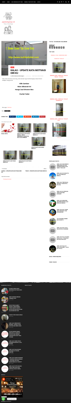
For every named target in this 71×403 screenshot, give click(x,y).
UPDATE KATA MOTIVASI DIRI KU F (25, 161)
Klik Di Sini (59, 137)
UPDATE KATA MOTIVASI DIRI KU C (37, 148)
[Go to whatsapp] (3, 399)
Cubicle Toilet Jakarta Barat (15, 314)
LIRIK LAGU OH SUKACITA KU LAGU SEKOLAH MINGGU (63, 174)
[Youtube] (59, 2)
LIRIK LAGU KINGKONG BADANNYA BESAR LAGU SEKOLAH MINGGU (62, 202)
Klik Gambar (24, 84)
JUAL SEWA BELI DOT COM (17, 2)
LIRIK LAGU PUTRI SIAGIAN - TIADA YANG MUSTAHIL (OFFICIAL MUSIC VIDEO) (15, 367)
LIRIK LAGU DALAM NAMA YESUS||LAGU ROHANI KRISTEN (15, 351)
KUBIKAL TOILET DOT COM (30, 2)
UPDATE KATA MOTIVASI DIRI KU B (9, 161)
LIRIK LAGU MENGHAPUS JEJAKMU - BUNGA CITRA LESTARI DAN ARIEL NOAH (15, 324)
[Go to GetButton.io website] (3, 401)
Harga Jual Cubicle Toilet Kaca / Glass (59, 76)
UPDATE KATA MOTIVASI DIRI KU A (39, 134)
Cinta (9, 110)
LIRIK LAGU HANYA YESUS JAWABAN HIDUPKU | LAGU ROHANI (15, 342)
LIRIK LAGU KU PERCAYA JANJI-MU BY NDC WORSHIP (62, 192)
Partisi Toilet (24, 94)
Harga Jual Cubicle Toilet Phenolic (59, 99)
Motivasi (9, 107)
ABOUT (3, 2)
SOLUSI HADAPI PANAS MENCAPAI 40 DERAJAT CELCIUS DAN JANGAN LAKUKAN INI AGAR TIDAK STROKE (15, 334)
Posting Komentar (7, 179)
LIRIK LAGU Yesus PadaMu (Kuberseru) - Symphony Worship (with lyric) (63, 238)
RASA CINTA (4, 133)
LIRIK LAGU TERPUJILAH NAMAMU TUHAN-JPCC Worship (62, 183)
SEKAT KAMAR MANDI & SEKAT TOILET (10, 5)
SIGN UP (22, 5)
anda (12, 67)
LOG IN (38, 2)
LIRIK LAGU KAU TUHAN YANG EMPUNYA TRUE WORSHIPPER (62, 211)
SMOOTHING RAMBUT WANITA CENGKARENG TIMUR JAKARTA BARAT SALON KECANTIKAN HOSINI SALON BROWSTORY (15, 308)
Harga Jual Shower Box (24, 90)
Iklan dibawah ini (24, 87)
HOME (8, 2)
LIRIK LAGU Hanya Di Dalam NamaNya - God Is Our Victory (63, 247)
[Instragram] (57, 2)
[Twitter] (61, 2)
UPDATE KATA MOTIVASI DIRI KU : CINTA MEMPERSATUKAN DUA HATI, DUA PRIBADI (23, 135)
